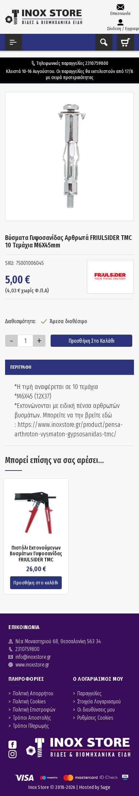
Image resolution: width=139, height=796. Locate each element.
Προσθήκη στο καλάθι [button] (35, 583)
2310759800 (96, 63)
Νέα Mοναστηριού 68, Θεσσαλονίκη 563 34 (58, 641)
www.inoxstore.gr (32, 664)
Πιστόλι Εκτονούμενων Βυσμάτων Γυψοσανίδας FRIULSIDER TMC (36, 554)
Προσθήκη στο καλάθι (91, 341)
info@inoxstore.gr (33, 657)
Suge (106, 787)
